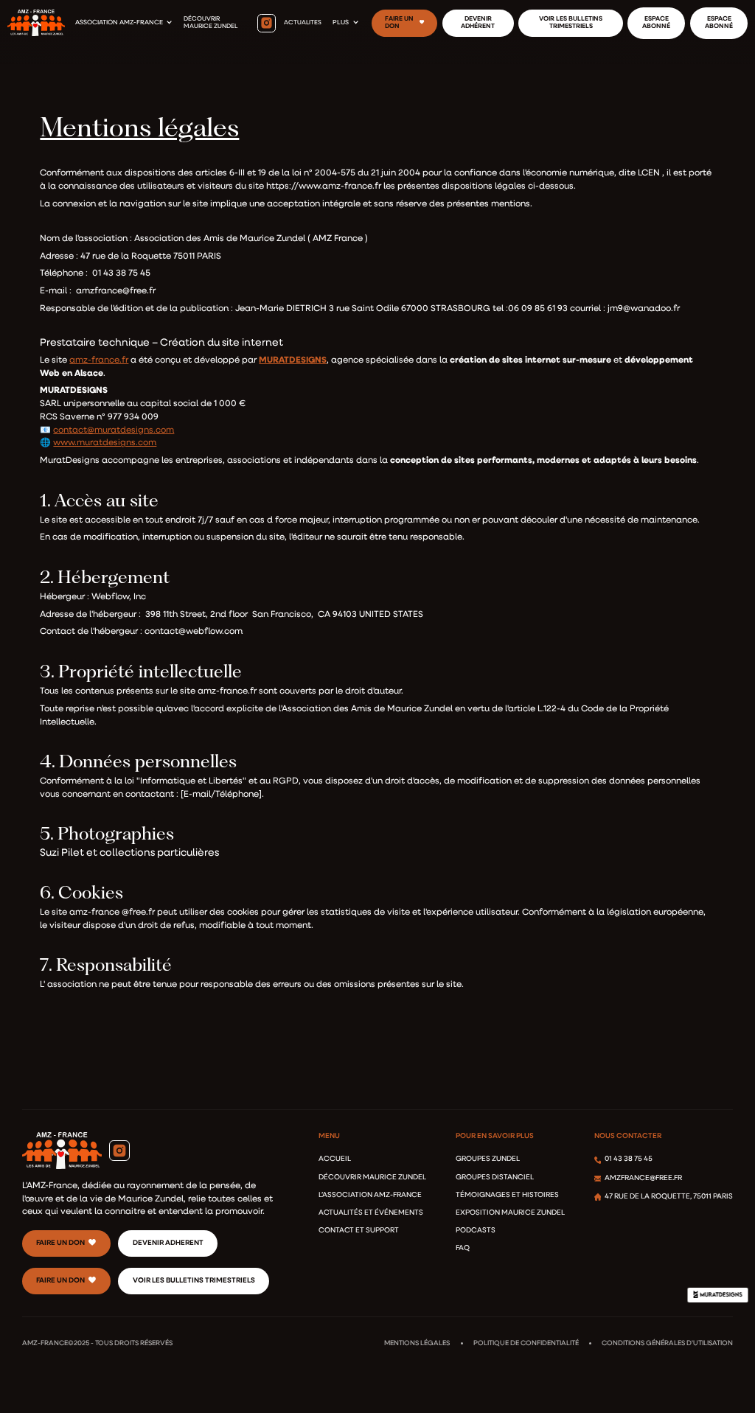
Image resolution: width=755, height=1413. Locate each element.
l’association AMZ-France (370, 1195)
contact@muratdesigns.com (113, 430)
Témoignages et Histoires (507, 1195)
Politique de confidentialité (526, 1343)
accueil (335, 1159)
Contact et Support (359, 1230)
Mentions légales (417, 1343)
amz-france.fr (98, 360)
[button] (123, 23)
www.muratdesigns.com (104, 443)
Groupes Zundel (488, 1159)
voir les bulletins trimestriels (194, 1280)
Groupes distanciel (495, 1177)
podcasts (475, 1230)
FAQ (463, 1248)
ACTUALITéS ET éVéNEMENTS (371, 1213)
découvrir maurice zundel (210, 22)
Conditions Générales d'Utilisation (667, 1343)
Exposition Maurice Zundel (510, 1213)
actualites (302, 23)
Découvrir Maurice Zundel (372, 1177)
